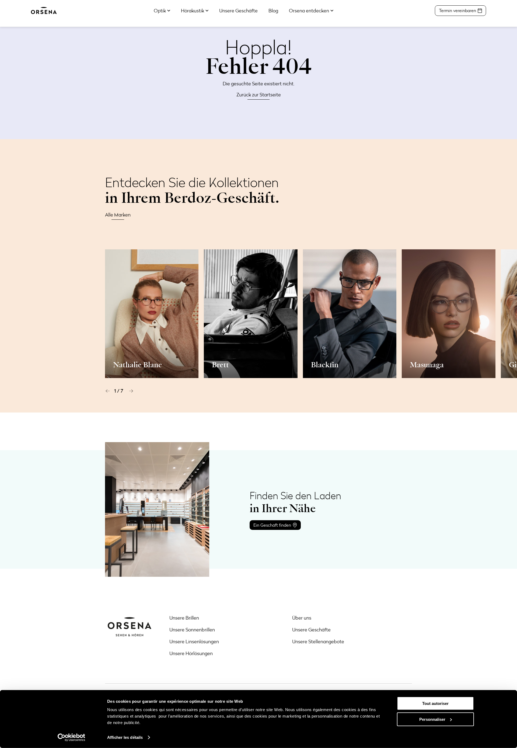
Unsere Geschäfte (311, 629)
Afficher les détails (125, 737)
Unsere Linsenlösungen (194, 641)
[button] (107, 391)
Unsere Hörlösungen (191, 653)
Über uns (301, 617)
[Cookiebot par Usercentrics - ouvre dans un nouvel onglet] (71, 737)
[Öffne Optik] (168, 10)
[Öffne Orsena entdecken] (331, 10)
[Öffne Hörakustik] (206, 10)
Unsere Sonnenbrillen (192, 629)
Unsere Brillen (184, 617)
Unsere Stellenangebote (318, 641)
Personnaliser (432, 719)
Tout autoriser (435, 703)
